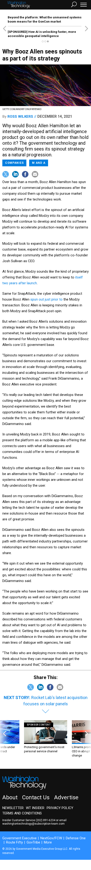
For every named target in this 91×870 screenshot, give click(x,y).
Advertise (66, 797)
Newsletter (13, 808)
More (48, 842)
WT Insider (35, 808)
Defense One (76, 838)
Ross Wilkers (20, 116)
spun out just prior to (46, 299)
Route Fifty (14, 842)
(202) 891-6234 (45, 820)
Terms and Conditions (22, 813)
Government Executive (19, 838)
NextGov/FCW (51, 838)
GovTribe (33, 842)
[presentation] (4, 741)
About (10, 797)
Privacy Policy (60, 808)
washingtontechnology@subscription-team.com (33, 823)
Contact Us (35, 797)
